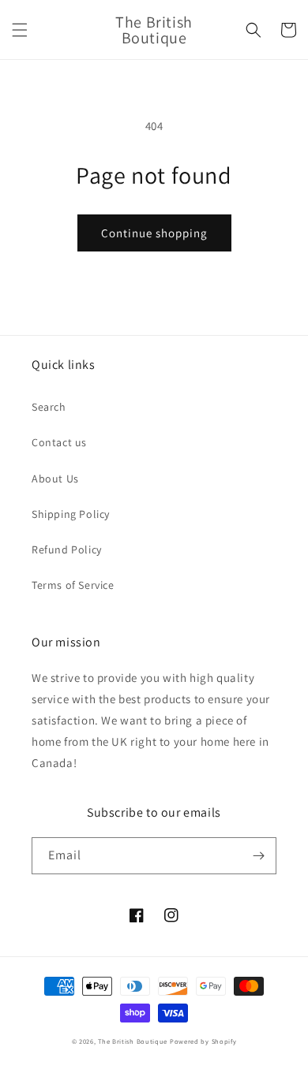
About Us (55, 478)
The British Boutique (134, 1041)
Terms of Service (73, 585)
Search (49, 407)
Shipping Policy (71, 514)
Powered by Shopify (203, 1041)
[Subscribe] (258, 855)
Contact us (59, 442)
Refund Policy (67, 549)
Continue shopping (154, 232)
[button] (19, 30)
